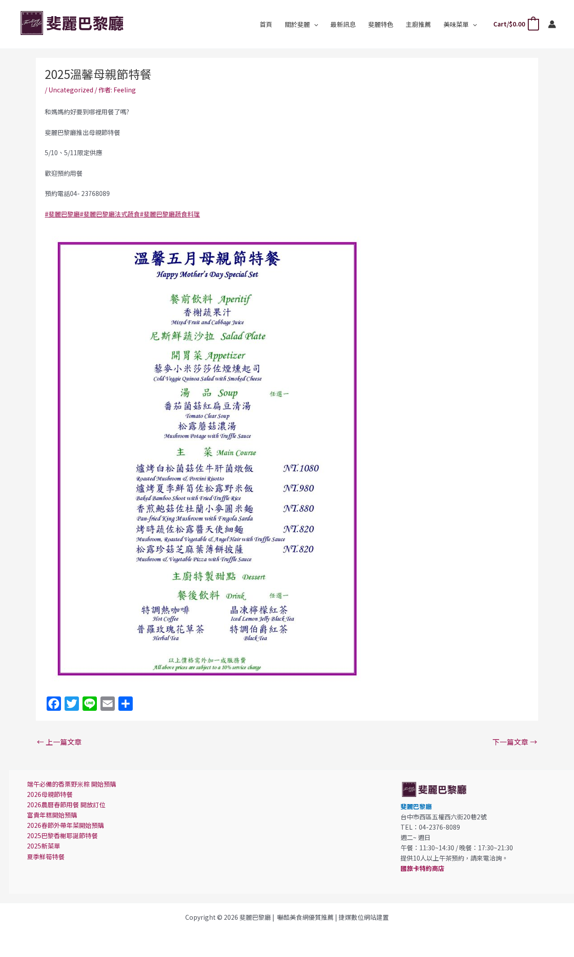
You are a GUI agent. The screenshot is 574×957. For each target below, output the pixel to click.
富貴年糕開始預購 (52, 814)
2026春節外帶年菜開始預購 (65, 825)
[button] (314, 24)
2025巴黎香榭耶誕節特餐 (62, 835)
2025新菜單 (43, 845)
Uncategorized (70, 89)
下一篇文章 (514, 741)
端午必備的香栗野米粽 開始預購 (71, 783)
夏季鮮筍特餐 (46, 856)
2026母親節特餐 (50, 794)
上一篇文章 (59, 741)
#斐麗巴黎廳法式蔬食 (110, 213)
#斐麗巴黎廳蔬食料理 (170, 213)
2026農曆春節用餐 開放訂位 (66, 804)
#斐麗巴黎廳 (62, 213)
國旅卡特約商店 (422, 868)
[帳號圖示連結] (552, 24)
